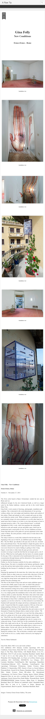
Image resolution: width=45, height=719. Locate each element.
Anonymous (33, 702)
